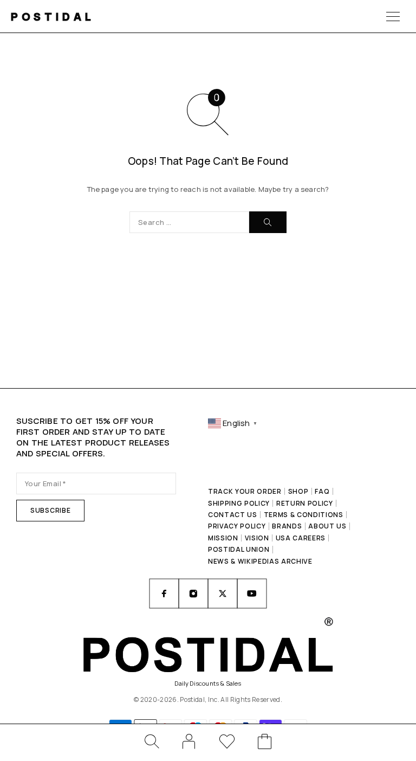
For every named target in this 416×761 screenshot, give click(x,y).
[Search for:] (189, 222)
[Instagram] (193, 593)
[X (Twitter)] (222, 593)
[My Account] (189, 741)
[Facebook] (164, 593)
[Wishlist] (227, 743)
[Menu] (393, 16)
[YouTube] (251, 593)
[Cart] (265, 743)
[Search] (151, 741)
